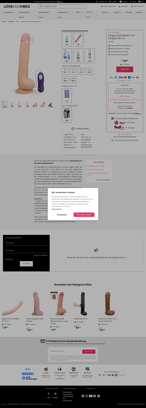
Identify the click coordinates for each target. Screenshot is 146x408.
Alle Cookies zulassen (84, 214)
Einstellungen (62, 214)
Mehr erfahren (57, 209)
